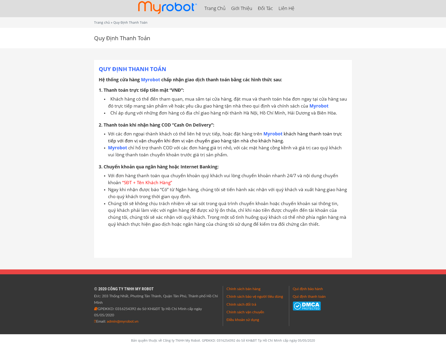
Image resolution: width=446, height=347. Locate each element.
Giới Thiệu (241, 8)
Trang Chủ (215, 8)
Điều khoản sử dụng (242, 320)
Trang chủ (102, 22)
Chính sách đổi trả (241, 304)
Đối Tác (265, 8)
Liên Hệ (286, 8)
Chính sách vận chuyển (245, 312)
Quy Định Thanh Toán (122, 38)
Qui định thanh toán (309, 296)
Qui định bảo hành (308, 289)
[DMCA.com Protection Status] (307, 306)
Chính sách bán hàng (243, 289)
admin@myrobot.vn (122, 321)
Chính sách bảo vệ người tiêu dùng (254, 296)
